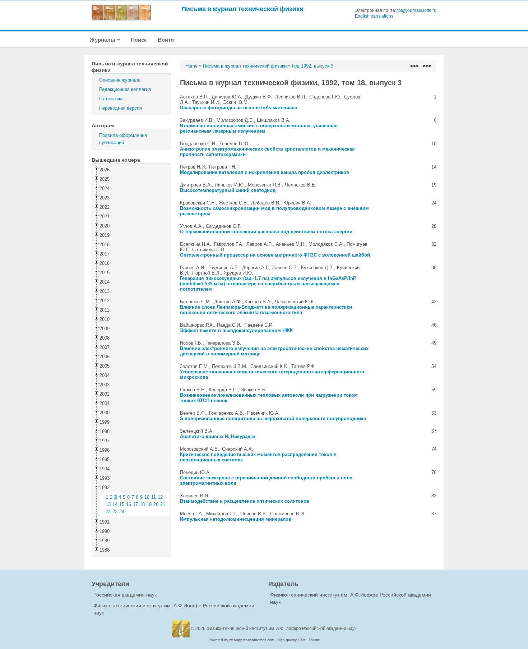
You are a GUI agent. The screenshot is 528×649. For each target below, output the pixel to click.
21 (162, 504)
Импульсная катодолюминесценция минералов (235, 519)
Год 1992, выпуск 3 (312, 66)
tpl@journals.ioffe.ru (416, 10)
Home (191, 66)
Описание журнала (119, 80)
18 (142, 504)
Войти (166, 39)
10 (146, 497)
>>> (426, 66)
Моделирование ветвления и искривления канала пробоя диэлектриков (264, 172)
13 (108, 504)
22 (108, 511)
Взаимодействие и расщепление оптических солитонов (244, 501)
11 (153, 497)
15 (121, 504)
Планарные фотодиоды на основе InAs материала (238, 107)
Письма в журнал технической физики (242, 9)
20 (155, 504)
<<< (414, 66)
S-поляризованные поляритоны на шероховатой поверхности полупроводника (273, 418)
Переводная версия (120, 108)
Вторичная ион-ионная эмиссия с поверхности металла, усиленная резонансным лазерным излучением (259, 128)
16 (128, 504)
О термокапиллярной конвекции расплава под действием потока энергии (266, 231)
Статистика (111, 98)
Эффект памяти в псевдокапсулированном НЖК (236, 330)
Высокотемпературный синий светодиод (227, 190)
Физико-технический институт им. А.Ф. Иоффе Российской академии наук (281, 628)
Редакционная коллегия (125, 89)
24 (121, 511)
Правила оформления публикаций (123, 139)
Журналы (103, 39)
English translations (374, 16)
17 (135, 504)
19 (149, 504)
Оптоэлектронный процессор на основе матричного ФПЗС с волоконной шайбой (275, 255)
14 (114, 504)
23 (114, 511)
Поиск (139, 39)
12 (160, 497)
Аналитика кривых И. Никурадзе (217, 436)
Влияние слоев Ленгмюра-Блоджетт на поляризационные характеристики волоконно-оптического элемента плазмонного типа (266, 309)
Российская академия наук (125, 595)
